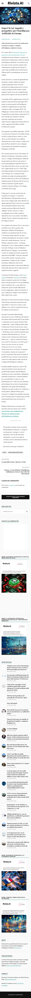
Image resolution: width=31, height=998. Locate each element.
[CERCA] (26, 511)
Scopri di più (17, 948)
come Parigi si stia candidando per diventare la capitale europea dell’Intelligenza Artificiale (12, 413)
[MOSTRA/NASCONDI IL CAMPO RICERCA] (28, 3)
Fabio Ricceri (6, 39)
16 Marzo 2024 (16, 39)
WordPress (19, 994)
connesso (12, 485)
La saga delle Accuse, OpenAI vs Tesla (14, 462)
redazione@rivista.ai (10, 979)
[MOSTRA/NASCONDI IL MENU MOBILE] (3, 3)
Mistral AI (17, 277)
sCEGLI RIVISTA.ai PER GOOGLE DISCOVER (15, 497)
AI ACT (4, 452)
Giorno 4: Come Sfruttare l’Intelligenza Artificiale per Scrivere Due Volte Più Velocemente (16, 472)
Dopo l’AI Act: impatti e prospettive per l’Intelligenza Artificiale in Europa (15, 31)
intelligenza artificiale (16, 452)
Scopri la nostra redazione (13, 965)
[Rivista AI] (15, 3)
